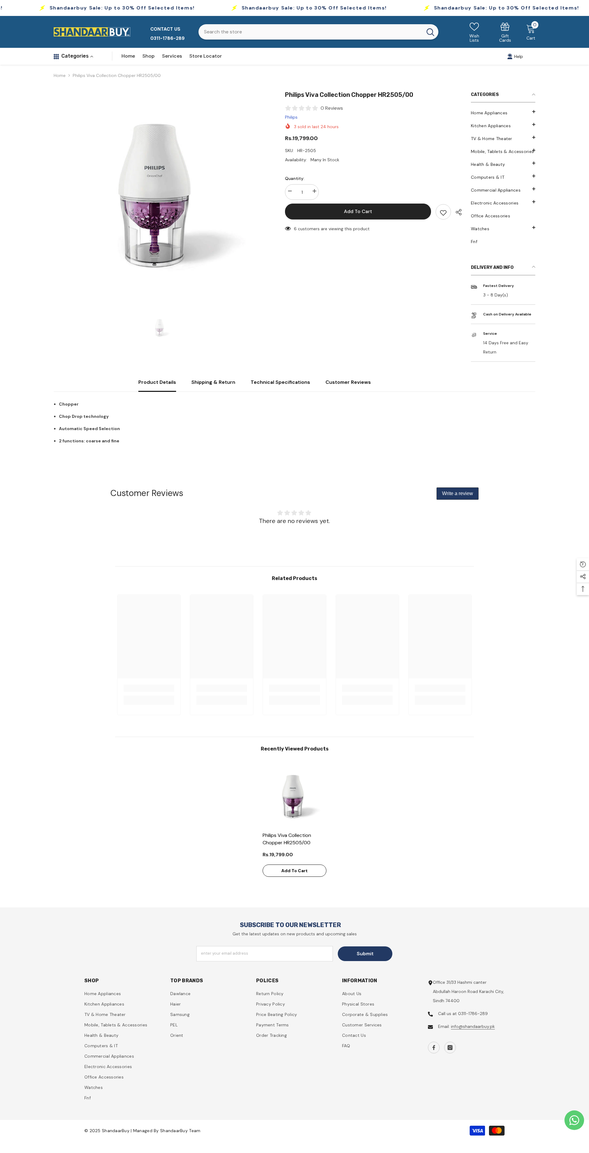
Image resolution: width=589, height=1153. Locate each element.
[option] (160, 196)
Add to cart (358, 211)
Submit (365, 953)
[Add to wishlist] (443, 212)
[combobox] (310, 32)
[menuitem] (503, 112)
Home (60, 75)
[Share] (456, 212)
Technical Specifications (280, 382)
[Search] (318, 32)
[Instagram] (450, 1047)
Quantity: (294, 178)
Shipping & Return (213, 382)
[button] (503, 227)
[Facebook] (434, 1047)
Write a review (457, 493)
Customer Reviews (348, 382)
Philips (291, 117)
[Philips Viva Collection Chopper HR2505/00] (294, 797)
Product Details (157, 382)
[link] (505, 32)
